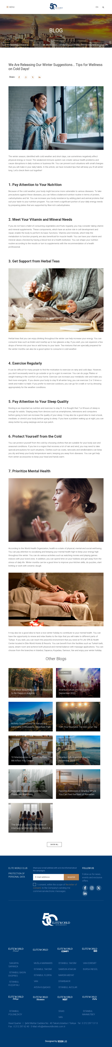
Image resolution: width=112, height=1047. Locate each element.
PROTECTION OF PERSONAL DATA (16, 875)
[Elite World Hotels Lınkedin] (39, 77)
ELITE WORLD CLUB (17, 868)
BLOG (35, 45)
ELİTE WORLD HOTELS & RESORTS (15, 45)
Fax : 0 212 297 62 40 (18, 1026)
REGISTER (71, 877)
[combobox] (97, 7)
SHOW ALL (54, 844)
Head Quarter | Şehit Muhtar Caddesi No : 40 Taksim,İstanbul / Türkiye (42, 1023)
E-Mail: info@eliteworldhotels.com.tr (48, 1026)
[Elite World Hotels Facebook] (19, 77)
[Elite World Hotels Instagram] (26, 77)
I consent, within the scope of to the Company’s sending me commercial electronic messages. (55, 887)
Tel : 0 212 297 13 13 (88, 1023)
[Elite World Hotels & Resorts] (104, 7)
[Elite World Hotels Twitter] (33, 77)
